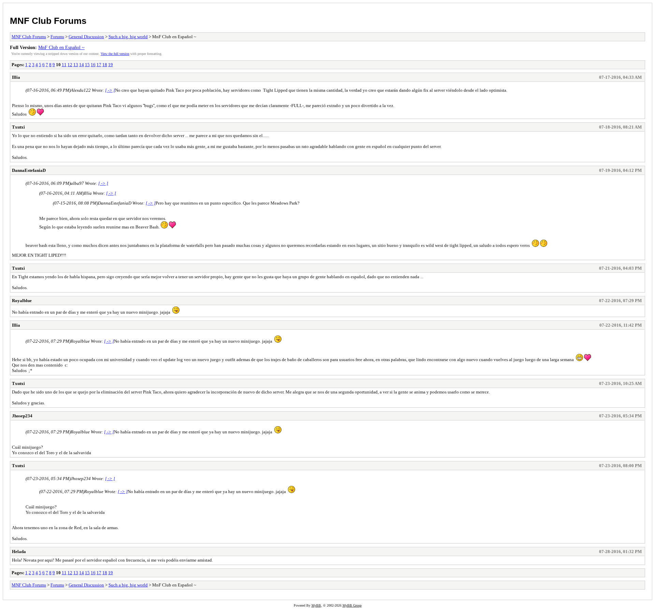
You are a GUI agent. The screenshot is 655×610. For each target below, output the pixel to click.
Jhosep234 (22, 415)
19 (110, 64)
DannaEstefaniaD (29, 170)
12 (70, 64)
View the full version (115, 54)
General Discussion (86, 36)
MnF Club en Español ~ (61, 47)
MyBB (316, 605)
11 (64, 64)
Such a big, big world (128, 36)
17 (99, 64)
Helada (19, 551)
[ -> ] (110, 90)
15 (87, 64)
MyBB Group (352, 605)
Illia (16, 77)
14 (81, 64)
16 (93, 64)
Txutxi (18, 127)
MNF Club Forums (48, 21)
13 (75, 64)
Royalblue (22, 300)
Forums (57, 36)
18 (104, 64)
